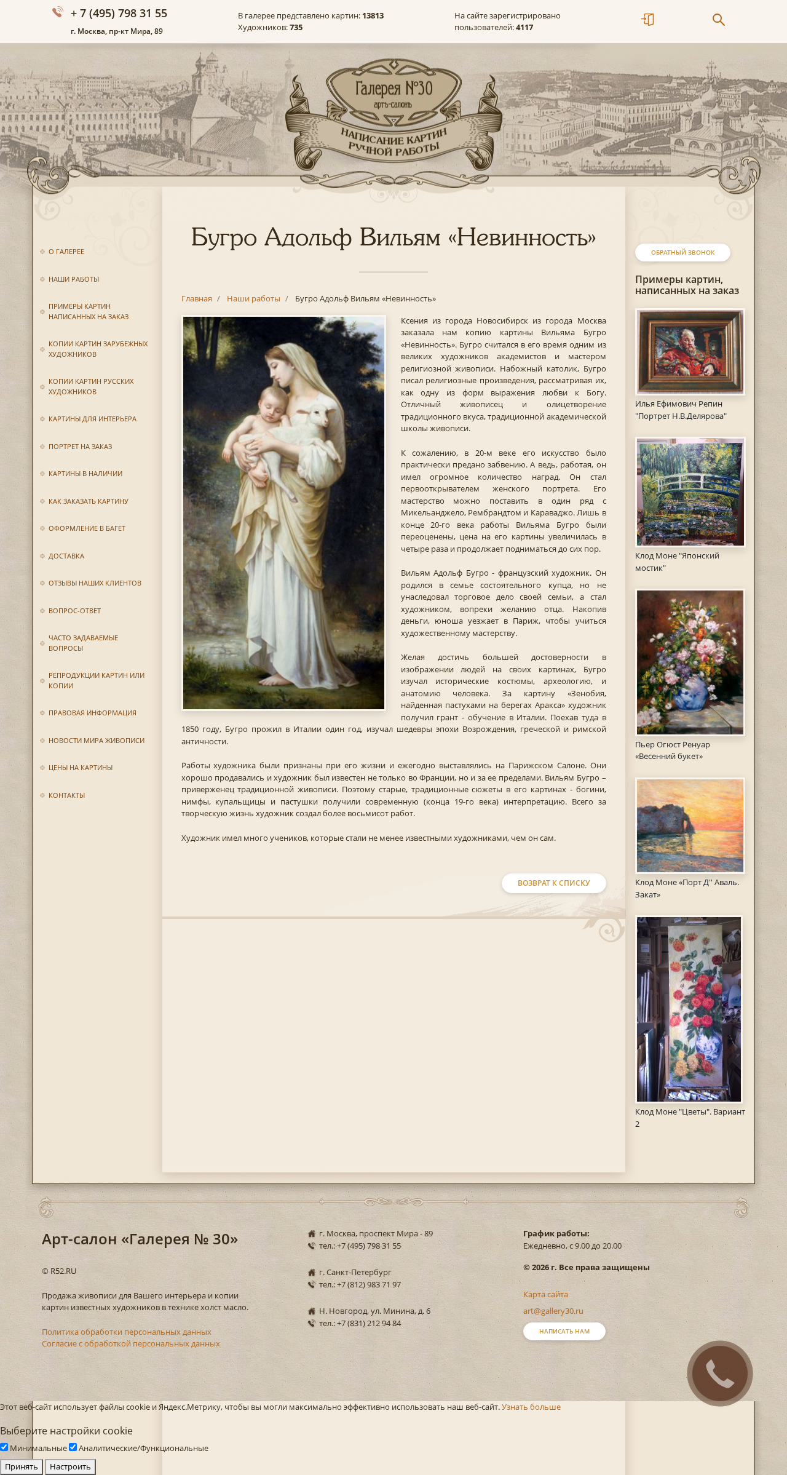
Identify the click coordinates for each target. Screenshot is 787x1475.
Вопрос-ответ (75, 610)
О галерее (66, 251)
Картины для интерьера (92, 418)
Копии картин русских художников (91, 386)
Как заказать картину (89, 501)
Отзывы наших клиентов (95, 582)
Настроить (70, 1466)
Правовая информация (92, 712)
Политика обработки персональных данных (127, 1331)
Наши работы (74, 279)
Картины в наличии (85, 473)
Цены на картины (81, 767)
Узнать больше (531, 1406)
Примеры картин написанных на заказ (89, 311)
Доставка (66, 555)
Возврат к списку (554, 883)
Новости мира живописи (96, 740)
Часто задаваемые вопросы (83, 643)
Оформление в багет (87, 528)
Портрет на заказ (80, 446)
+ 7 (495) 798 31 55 (119, 13)
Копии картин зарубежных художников (98, 349)
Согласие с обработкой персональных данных (131, 1343)
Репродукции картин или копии (96, 680)
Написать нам (564, 1331)
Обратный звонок (682, 252)
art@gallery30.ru (553, 1310)
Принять (21, 1466)
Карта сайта (545, 1294)
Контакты (67, 795)
